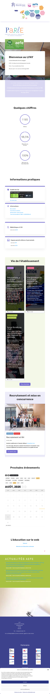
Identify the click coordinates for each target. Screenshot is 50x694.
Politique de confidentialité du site (28, 692)
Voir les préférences (25, 689)
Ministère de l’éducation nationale (25, 546)
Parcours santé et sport (11, 317)
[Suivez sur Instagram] (23, 13)
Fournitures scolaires (15, 210)
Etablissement (10, 433)
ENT (16, 242)
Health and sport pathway (12, 315)
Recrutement (17, 433)
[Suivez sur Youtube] (30, 13)
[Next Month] (25, 487)
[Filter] (8, 475)
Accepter (25, 682)
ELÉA (16, 245)
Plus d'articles (25, 384)
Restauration (13, 212)
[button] (48, 669)
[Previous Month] (22, 487)
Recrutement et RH (15, 437)
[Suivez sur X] (27, 13)
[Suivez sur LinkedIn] (25, 13)
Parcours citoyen (31, 267)
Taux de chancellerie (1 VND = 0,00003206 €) (20, 214)
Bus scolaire (13, 208)
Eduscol (25, 543)
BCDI (17, 230)
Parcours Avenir (10, 267)
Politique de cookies (18, 692)
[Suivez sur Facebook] (20, 13)
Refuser (25, 685)
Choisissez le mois (14, 475)
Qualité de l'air (14, 189)
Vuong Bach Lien (15, 286)
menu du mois (20, 212)
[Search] (6, 475)
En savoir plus (13, 200)
